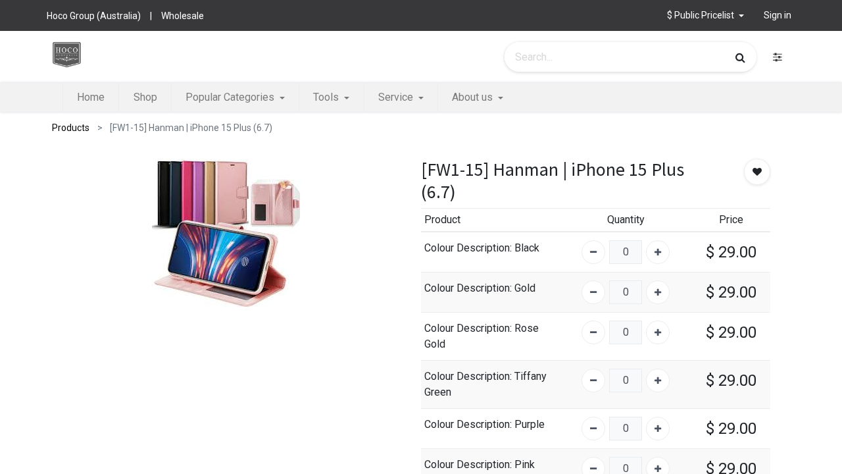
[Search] (740, 57)
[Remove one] (593, 252)
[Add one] (658, 252)
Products (70, 127)
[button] (705, 15)
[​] (777, 57)
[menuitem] (91, 97)
